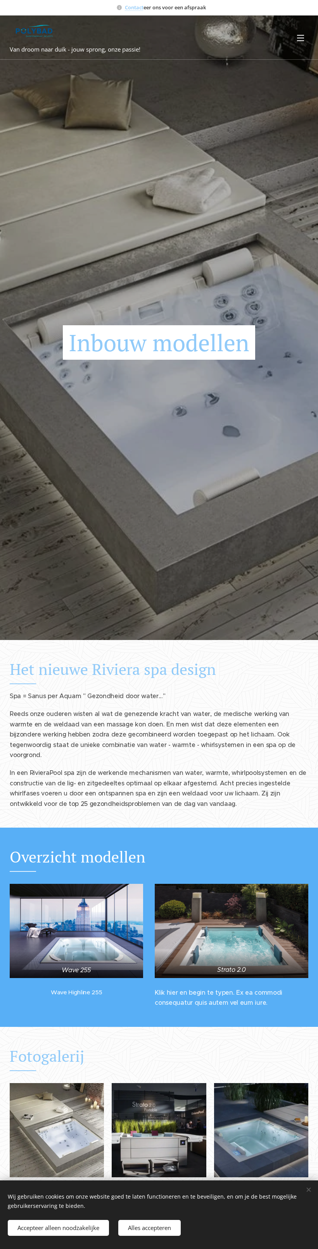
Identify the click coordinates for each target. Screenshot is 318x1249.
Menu (300, 37)
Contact (134, 7)
